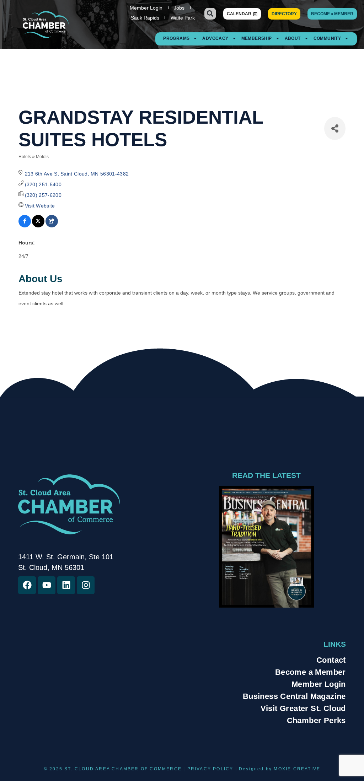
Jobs (179, 8)
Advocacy (215, 38)
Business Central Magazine (294, 696)
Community (327, 38)
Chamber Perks (316, 720)
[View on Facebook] (24, 225)
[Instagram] (86, 585)
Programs (176, 38)
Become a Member (310, 672)
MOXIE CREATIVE (297, 768)
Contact (331, 660)
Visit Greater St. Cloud (303, 708)
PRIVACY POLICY (210, 768)
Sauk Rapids (145, 18)
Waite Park (183, 18)
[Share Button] (335, 128)
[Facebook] (27, 585)
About (293, 38)
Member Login (146, 8)
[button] (210, 14)
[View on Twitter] (38, 225)
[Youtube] (46, 585)
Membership (256, 38)
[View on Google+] (52, 225)
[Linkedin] (66, 585)
